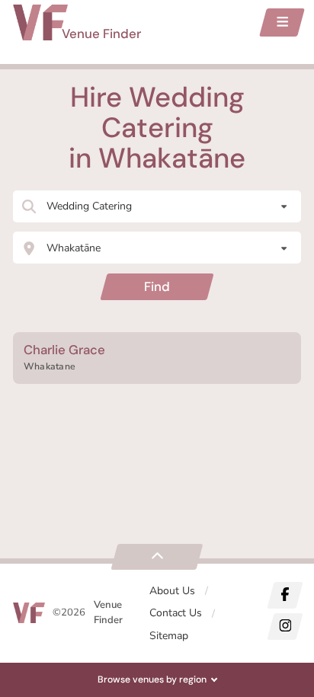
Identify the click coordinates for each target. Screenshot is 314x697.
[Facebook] (285, 595)
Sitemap (168, 635)
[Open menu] (282, 22)
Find (157, 286)
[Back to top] (157, 557)
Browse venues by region (152, 679)
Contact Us (175, 613)
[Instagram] (285, 626)
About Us (172, 590)
